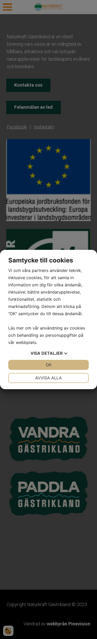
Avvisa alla (48, 377)
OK (48, 364)
